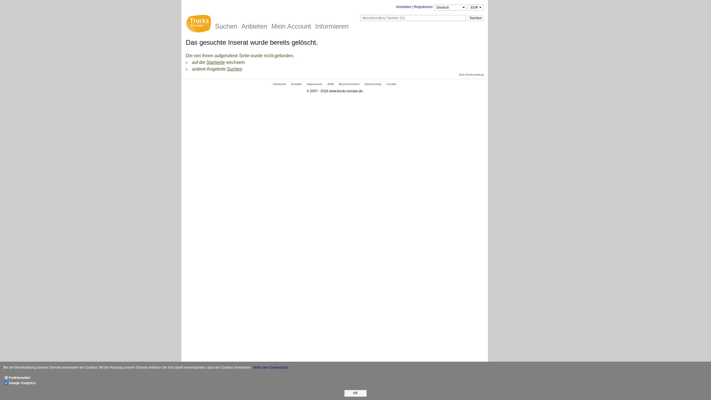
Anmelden (404, 7)
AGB (330, 84)
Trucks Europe (198, 24)
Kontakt (296, 84)
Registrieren (423, 7)
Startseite (215, 62)
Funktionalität (19, 378)
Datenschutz (373, 84)
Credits (391, 84)
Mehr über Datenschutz (271, 367)
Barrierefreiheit (349, 84)
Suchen (234, 69)
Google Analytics (22, 383)
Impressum (314, 84)
